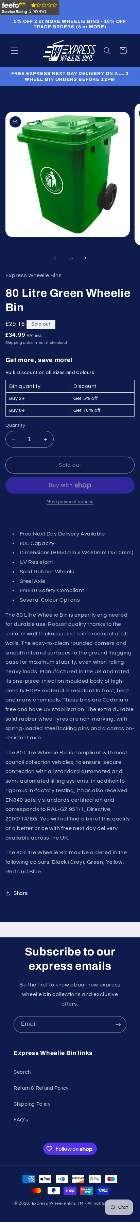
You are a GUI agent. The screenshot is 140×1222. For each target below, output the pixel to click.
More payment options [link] (70, 502)
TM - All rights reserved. (101, 1203)
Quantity (15, 425)
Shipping (13, 343)
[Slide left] (54, 258)
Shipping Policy (32, 1104)
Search (22, 1072)
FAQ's (21, 1119)
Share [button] (21, 893)
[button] (14, 50)
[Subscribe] (118, 1024)
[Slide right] (85, 258)
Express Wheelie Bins (54, 1203)
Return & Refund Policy (41, 1088)
